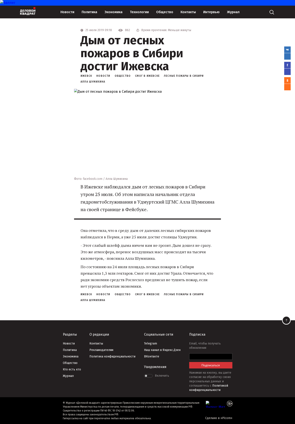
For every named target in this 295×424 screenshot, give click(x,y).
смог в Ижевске (147, 75)
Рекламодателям (101, 350)
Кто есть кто (72, 369)
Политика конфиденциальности (112, 356)
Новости (67, 12)
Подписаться (210, 365)
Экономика (113, 12)
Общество (164, 12)
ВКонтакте (151, 356)
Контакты (188, 12)
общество (123, 75)
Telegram (150, 343)
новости (103, 75)
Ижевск (86, 75)
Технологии (139, 12)
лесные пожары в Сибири (184, 75)
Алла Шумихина (93, 81)
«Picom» (226, 418)
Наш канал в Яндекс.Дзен (162, 350)
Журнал (233, 12)
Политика (89, 12)
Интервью (211, 12)
